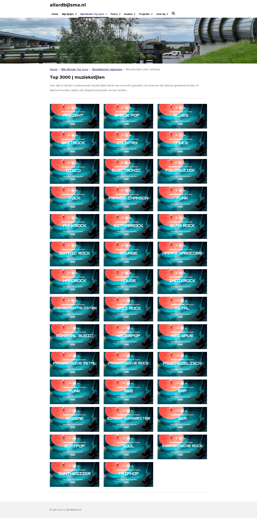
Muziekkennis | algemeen (107, 69)
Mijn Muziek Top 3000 (74, 69)
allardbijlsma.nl (68, 5)
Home (53, 69)
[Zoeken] (173, 13)
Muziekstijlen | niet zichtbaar (143, 69)
